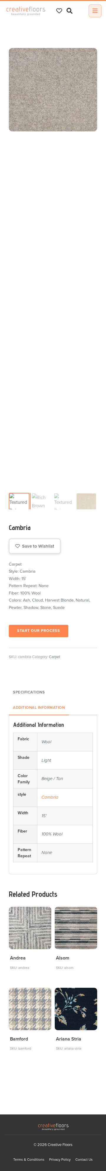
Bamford (19, 1039)
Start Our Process (38, 630)
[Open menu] (95, 10)
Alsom (62, 958)
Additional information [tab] (39, 707)
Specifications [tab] (29, 692)
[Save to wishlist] (43, 914)
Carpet (54, 657)
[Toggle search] (69, 11)
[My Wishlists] (59, 11)
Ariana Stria (68, 1039)
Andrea (18, 958)
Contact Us (84, 1159)
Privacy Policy (60, 1159)
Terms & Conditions (28, 1159)
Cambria (50, 797)
